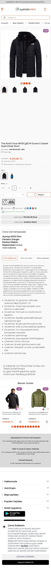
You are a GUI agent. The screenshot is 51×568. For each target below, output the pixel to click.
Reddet (24, 546)
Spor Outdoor (18, 23)
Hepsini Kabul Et (25, 562)
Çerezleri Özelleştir (25, 556)
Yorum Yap (7, 152)
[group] (25, 55)
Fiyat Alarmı (8, 208)
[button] (21, 83)
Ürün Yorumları (26, 258)
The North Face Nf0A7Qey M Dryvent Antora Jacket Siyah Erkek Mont (11, 413)
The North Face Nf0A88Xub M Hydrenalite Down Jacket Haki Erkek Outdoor (39, 413)
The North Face (30, 217)
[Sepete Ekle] (20, 422)
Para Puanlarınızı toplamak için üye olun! (18, 164)
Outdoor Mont (34, 23)
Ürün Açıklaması (9, 258)
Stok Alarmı (19, 208)
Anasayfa (4, 23)
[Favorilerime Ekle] (21, 409)
